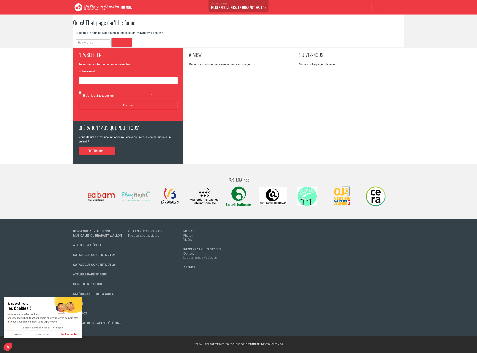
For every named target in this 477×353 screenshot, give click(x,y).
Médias (188, 231)
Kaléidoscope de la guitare (95, 294)
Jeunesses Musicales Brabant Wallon (238, 7)
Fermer (16, 334)
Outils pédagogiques (145, 231)
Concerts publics (87, 284)
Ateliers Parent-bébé (90, 274)
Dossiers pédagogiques (143, 235)
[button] (7, 346)
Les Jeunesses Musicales (200, 257)
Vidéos (187, 239)
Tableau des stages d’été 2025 (97, 323)
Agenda (189, 267)
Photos (188, 235)
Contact (188, 253)
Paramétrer (43, 334)
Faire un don (96, 151)
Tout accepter (69, 334)
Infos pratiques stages (202, 249)
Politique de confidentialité (243, 344)
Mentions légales (272, 344)
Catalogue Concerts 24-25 (94, 255)
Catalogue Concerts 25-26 (94, 265)
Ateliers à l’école (87, 245)
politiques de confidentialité (132, 95)
